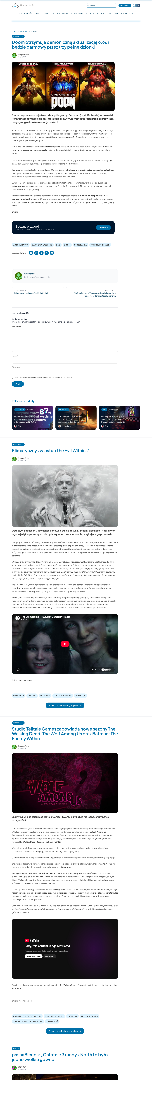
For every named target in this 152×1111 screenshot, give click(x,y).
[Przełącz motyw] (136, 5)
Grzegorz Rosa (23, 54)
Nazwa (15, 356)
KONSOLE (49, 13)
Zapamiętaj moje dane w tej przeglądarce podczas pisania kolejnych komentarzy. (43, 377)
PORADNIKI (77, 13)
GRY (38, 13)
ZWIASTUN (80, 696)
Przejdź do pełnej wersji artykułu (63, 705)
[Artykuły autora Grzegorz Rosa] (18, 276)
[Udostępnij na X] (47, 253)
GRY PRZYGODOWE (54, 1016)
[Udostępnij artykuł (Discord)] (52, 253)
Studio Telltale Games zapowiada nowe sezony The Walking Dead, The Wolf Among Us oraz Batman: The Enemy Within (65, 733)
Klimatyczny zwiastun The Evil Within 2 (50, 450)
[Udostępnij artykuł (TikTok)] (41, 253)
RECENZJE (62, 13)
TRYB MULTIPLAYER (100, 245)
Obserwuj (103, 227)
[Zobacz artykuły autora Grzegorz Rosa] (14, 55)
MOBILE (90, 13)
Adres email (16, 367)
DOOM (67, 245)
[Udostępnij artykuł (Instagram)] (36, 253)
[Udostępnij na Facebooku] (31, 253)
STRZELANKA (80, 245)
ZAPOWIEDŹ (52, 1021)
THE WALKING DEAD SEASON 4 (28, 1021)
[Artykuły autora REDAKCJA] (14, 1068)
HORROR (32, 696)
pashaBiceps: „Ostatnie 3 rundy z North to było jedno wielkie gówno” (60, 1057)
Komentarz (16, 327)
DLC (58, 245)
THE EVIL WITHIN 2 (62, 696)
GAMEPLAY (18, 696)
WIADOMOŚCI (26, 13)
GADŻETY (113, 13)
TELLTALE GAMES (89, 1016)
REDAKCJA (22, 1067)
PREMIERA (45, 696)
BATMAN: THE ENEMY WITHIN (27, 1016)
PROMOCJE (127, 13)
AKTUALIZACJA (20, 245)
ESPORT (101, 13)
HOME (14, 32)
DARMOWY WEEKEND (42, 245)
